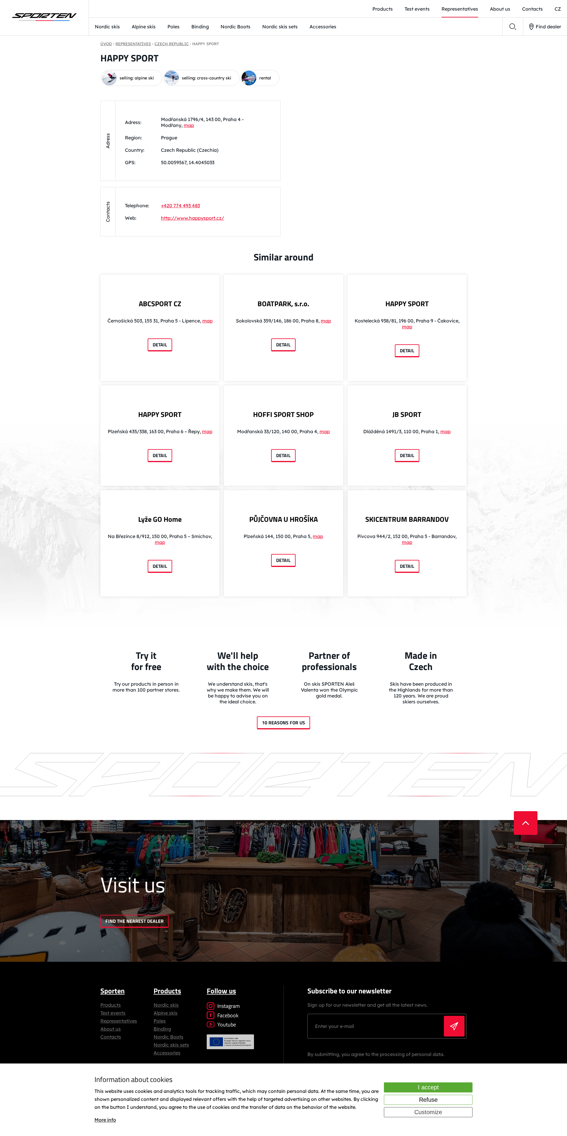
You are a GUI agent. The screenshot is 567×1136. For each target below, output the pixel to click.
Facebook (228, 1015)
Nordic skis (107, 27)
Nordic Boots (235, 27)
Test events (417, 9)
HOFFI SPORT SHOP (283, 414)
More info (105, 1120)
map (189, 125)
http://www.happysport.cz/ (192, 218)
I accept (428, 1087)
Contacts (532, 9)
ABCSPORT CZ (160, 303)
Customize (428, 1112)
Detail (160, 344)
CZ (558, 9)
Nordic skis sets (280, 27)
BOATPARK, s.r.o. (283, 303)
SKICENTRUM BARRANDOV (407, 519)
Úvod (106, 43)
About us (500, 9)
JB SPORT (406, 414)
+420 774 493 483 (180, 205)
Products (382, 9)
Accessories (322, 27)
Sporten (112, 990)
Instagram (228, 1006)
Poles (173, 27)
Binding (200, 27)
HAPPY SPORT (407, 303)
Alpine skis (144, 27)
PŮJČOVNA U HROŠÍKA (283, 519)
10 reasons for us (283, 722)
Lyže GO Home (160, 519)
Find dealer (548, 27)
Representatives (459, 9)
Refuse (428, 1099)
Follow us (221, 990)
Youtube (226, 1025)
